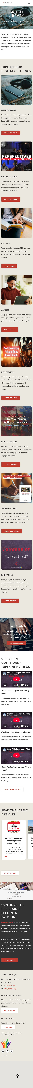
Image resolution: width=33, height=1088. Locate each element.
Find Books (9, 266)
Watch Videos (10, 601)
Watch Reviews (10, 398)
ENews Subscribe (16, 643)
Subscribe (8, 1027)
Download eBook (11, 531)
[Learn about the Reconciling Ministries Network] (6, 1042)
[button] (18, 1076)
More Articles (10, 873)
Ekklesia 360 (5, 1056)
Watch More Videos (12, 789)
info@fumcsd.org (10, 989)
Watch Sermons (10, 133)
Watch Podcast (10, 199)
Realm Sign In (9, 1010)
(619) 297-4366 (9, 986)
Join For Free (9, 960)
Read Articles (9, 329)
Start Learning (10, 464)
